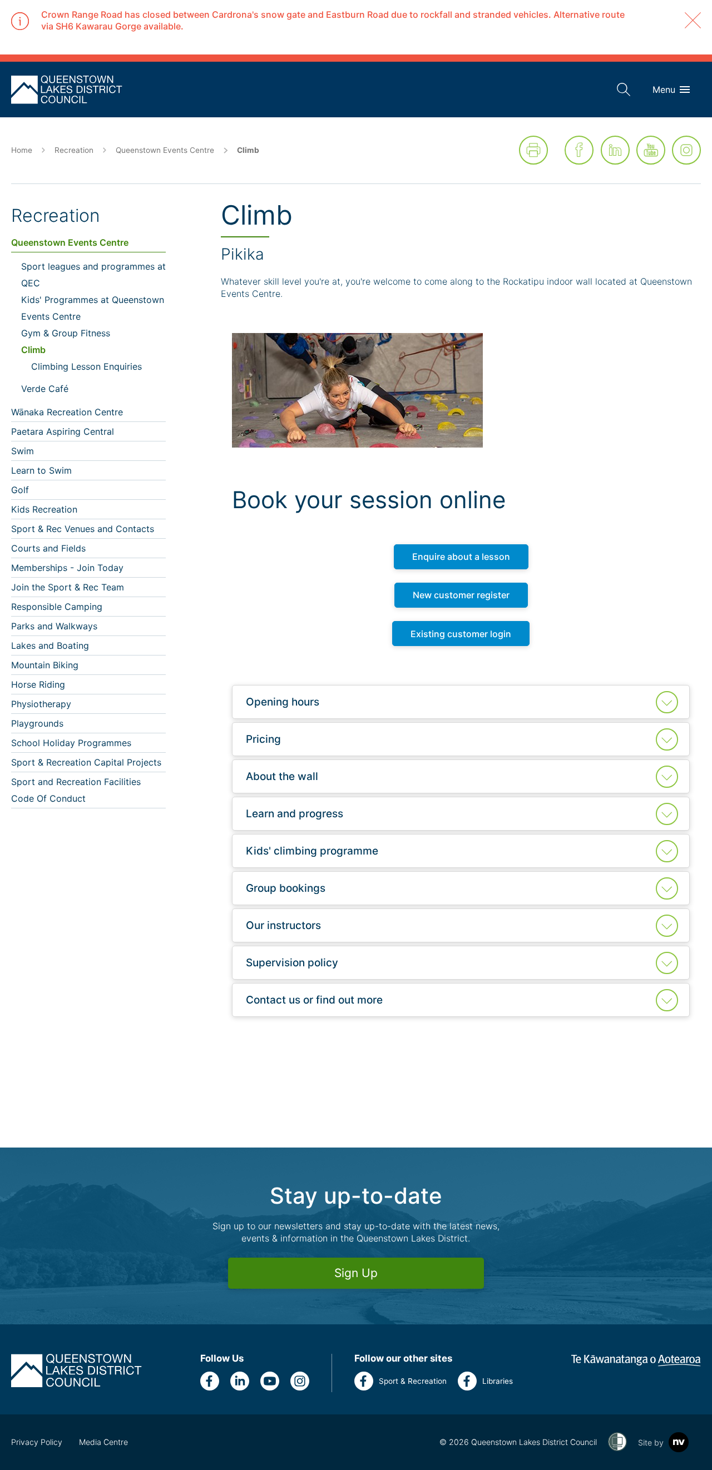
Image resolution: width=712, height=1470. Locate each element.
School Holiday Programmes (71, 742)
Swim (22, 450)
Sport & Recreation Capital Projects (86, 762)
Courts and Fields (48, 548)
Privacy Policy (36, 1442)
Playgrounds (37, 723)
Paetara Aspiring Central (62, 431)
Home (21, 150)
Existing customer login (461, 633)
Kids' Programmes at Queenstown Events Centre (92, 308)
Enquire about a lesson (461, 556)
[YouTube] (650, 150)
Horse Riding (38, 684)
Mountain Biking (44, 665)
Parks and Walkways (54, 626)
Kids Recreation (44, 509)
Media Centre (103, 1442)
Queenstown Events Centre (165, 150)
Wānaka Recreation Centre (67, 412)
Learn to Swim (41, 470)
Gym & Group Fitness (65, 333)
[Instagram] (686, 150)
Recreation (74, 150)
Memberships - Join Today (67, 567)
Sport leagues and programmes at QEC (93, 275)
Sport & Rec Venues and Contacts (82, 528)
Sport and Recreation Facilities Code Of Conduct (76, 790)
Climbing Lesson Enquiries (86, 366)
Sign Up (356, 1273)
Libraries (497, 1381)
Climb (33, 349)
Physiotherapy (41, 703)
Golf (20, 489)
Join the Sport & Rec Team (67, 587)
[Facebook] (579, 150)
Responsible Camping (56, 606)
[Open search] (623, 89)
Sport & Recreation (413, 1381)
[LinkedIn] (615, 150)
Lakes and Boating (50, 645)
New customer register (461, 594)
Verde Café (44, 388)
